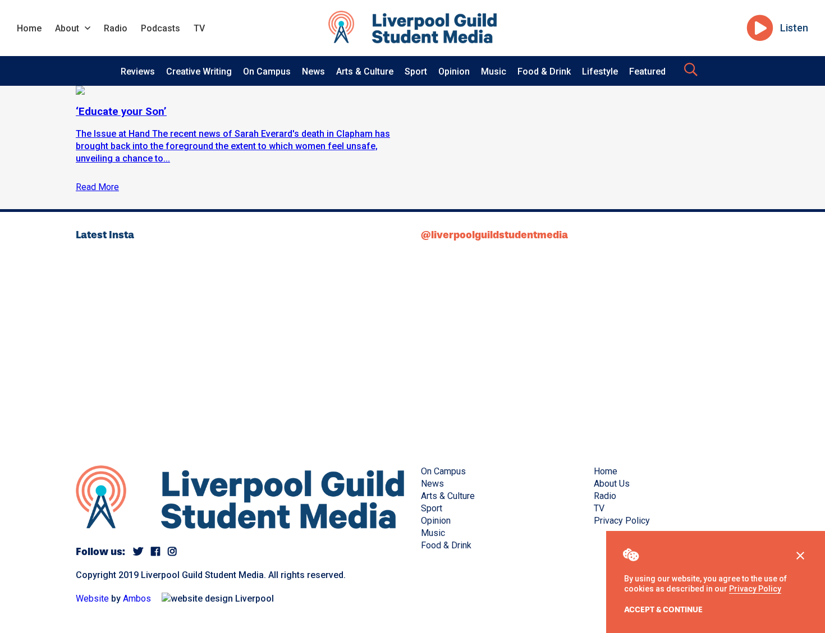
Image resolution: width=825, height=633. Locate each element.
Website (92, 598)
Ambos (137, 598)
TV (199, 28)
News (313, 71)
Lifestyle (600, 71)
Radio (115, 28)
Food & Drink (544, 71)
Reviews (138, 71)
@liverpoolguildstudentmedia (494, 235)
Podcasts (160, 28)
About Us (612, 483)
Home (29, 28)
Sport (416, 71)
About (67, 28)
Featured (647, 71)
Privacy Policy (755, 588)
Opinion (454, 71)
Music (493, 71)
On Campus (267, 71)
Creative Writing (199, 71)
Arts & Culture (364, 71)
